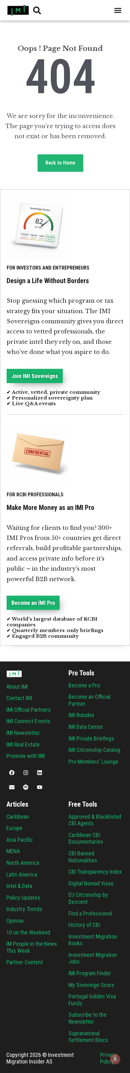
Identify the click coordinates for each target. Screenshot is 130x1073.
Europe (14, 828)
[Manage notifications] (115, 1059)
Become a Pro (84, 685)
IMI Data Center (85, 726)
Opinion (15, 920)
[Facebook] (11, 772)
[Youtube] (39, 787)
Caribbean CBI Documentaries (85, 838)
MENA (13, 851)
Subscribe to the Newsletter (87, 1018)
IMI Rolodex (81, 715)
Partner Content (24, 962)
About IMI (17, 686)
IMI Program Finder (89, 973)
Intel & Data (19, 886)
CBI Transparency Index (95, 871)
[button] (118, 10)
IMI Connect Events (28, 721)
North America (22, 862)
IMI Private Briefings (91, 738)
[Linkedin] (39, 772)
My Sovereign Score (91, 985)
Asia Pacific (19, 839)
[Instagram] (25, 772)
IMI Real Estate (23, 744)
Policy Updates (23, 897)
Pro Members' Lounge (93, 761)
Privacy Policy (108, 1058)
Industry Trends (24, 909)
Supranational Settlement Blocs (88, 1037)
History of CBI (84, 924)
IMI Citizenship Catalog (94, 750)
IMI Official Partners (28, 709)
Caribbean (17, 816)
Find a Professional (90, 913)
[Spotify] (25, 787)
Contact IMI (19, 698)
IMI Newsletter (23, 732)
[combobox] (81, 10)
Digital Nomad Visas (91, 883)
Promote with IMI (25, 756)
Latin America (21, 874)
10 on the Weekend (28, 932)
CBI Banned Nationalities (82, 857)
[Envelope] (11, 787)
